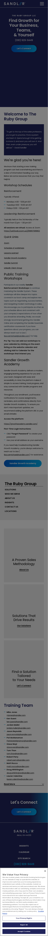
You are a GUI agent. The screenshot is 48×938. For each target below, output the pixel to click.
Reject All (24, 925)
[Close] (45, 871)
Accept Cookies (24, 931)
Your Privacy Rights (24, 918)
